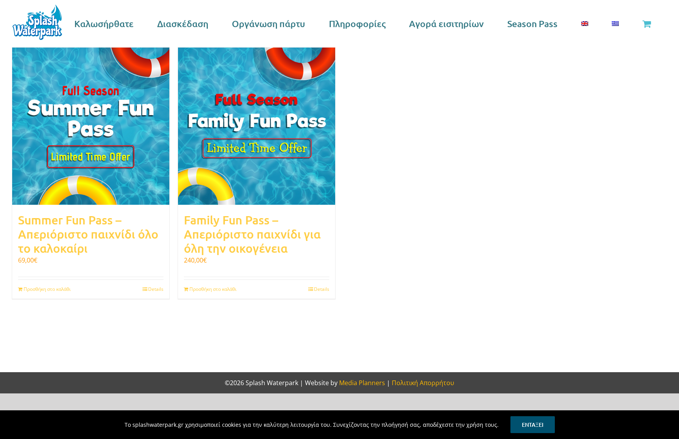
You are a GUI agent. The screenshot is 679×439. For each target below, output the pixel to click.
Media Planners (362, 382)
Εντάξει (532, 424)
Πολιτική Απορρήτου (423, 382)
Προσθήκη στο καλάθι (47, 289)
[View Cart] (646, 23)
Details (155, 289)
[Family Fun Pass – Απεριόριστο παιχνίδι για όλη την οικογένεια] (256, 126)
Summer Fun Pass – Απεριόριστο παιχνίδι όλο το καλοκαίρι (88, 233)
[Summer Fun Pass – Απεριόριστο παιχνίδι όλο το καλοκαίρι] (90, 126)
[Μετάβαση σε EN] (584, 23)
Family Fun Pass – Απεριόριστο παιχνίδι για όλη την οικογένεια (252, 233)
